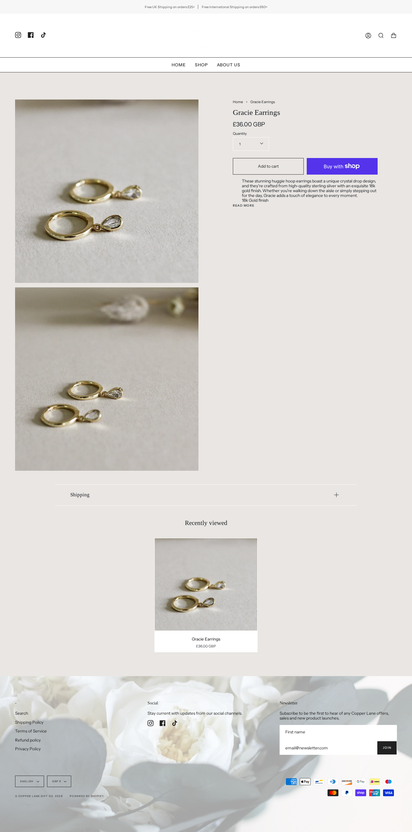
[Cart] (393, 35)
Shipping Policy (29, 722)
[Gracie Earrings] (206, 584)
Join (387, 748)
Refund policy (28, 740)
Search (21, 713)
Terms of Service (31, 731)
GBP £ (56, 781)
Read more (243, 205)
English (27, 781)
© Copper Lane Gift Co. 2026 (39, 796)
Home (238, 102)
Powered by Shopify (87, 796)
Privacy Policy (28, 748)
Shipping (80, 495)
